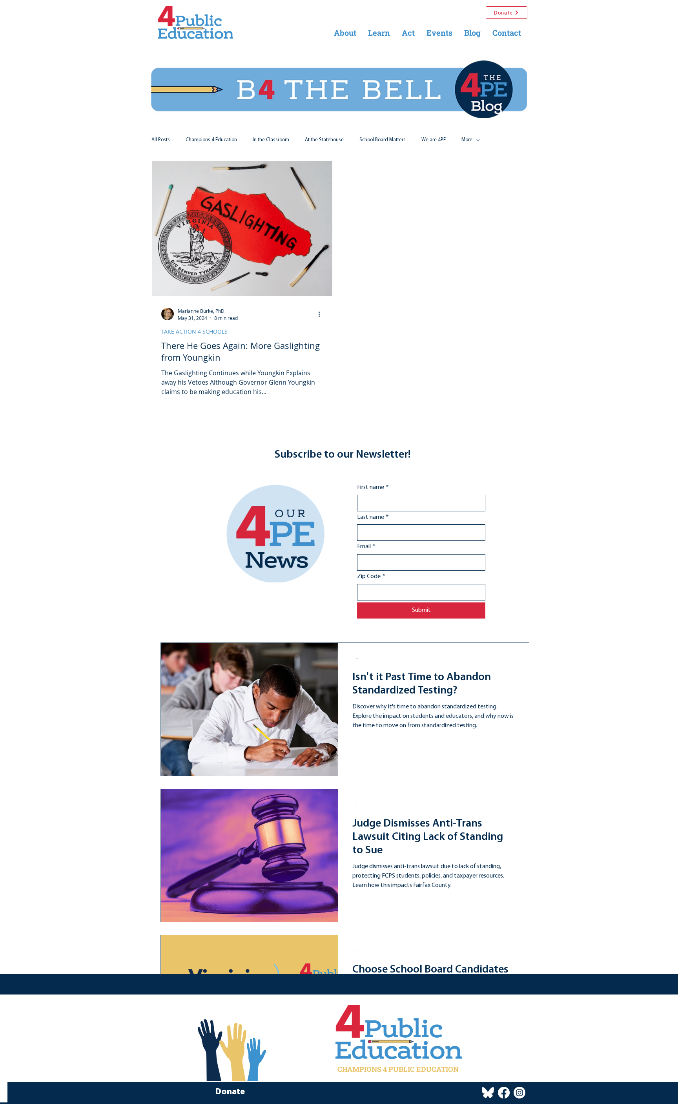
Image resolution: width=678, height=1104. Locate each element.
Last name (373, 517)
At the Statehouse (324, 139)
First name (373, 487)
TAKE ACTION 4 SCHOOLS (194, 331)
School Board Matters (382, 139)
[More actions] (321, 314)
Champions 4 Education (211, 139)
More (466, 139)
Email (366, 547)
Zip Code (371, 576)
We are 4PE (433, 139)
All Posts (160, 139)
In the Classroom (271, 139)
